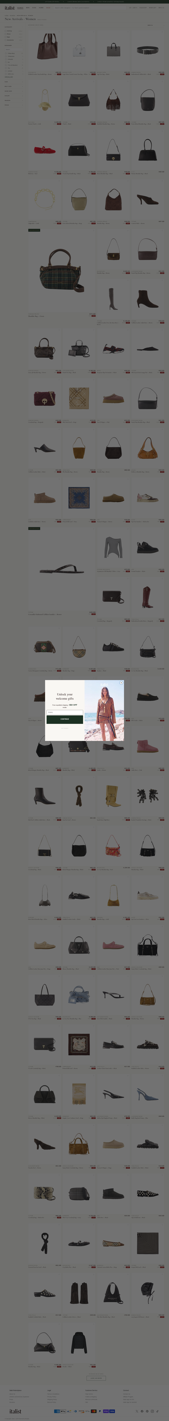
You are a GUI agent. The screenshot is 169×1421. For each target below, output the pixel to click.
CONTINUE (65, 719)
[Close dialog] (121, 682)
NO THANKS (64, 728)
